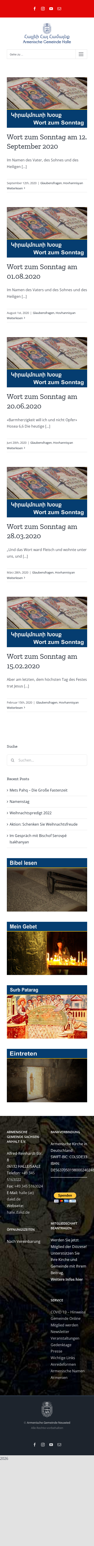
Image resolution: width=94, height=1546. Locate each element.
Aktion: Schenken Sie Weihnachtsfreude (44, 824)
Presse (56, 1351)
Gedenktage (61, 1344)
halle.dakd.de (18, 1212)
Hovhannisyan (73, 183)
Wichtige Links (63, 1357)
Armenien (59, 1377)
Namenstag (19, 801)
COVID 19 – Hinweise (68, 1312)
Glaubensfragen (51, 183)
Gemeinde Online (66, 1318)
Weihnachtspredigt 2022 (31, 812)
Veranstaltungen (65, 1338)
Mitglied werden (64, 1325)
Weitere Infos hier (67, 1279)
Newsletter (60, 1331)
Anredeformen (63, 1364)
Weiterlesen (15, 188)
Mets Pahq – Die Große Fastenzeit (39, 790)
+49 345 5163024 (28, 1186)
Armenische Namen (68, 1370)
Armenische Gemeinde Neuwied (48, 1423)
